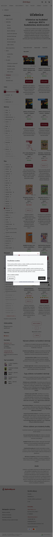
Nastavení (11, 278)
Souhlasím (42, 278)
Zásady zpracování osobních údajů (26, 281)
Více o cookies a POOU (13, 274)
